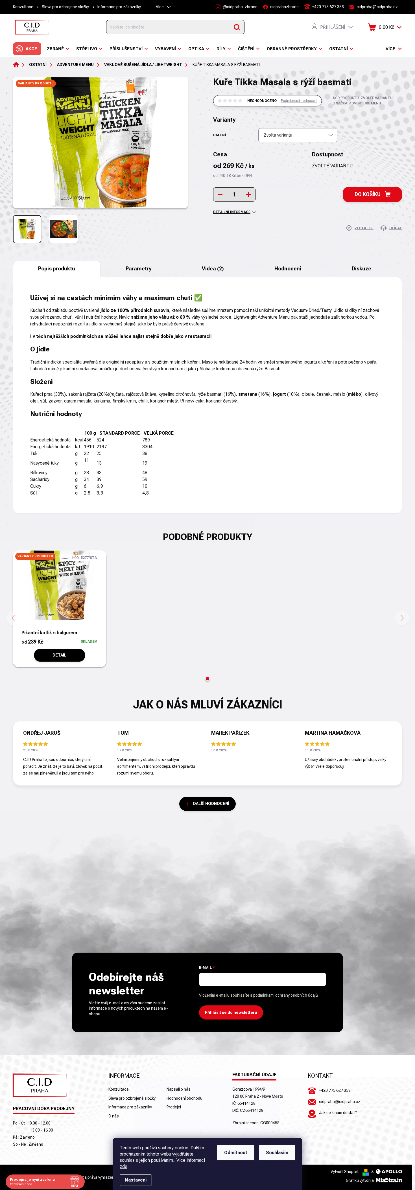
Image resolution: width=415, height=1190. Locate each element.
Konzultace (23, 7)
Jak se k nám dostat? (338, 1112)
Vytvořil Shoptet (345, 1171)
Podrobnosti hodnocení (299, 101)
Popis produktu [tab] (56, 269)
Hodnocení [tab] (287, 269)
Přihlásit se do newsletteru (231, 1012)
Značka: (357, 103)
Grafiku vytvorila (360, 1180)
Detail (59, 655)
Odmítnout (235, 1152)
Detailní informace (231, 212)
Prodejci (174, 1107)
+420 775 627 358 (335, 1090)
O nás (113, 1116)
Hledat (236, 27)
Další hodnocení (211, 803)
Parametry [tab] (138, 269)
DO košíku (368, 194)
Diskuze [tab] (361, 269)
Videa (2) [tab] (213, 269)
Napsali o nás (179, 1089)
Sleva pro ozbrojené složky (65, 7)
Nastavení (136, 1180)
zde (123, 1166)
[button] (207, 678)
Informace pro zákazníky (119, 7)
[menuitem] (27, 48)
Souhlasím (277, 1152)
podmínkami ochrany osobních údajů (285, 995)
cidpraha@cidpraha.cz (339, 1101)
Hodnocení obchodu (184, 1098)
